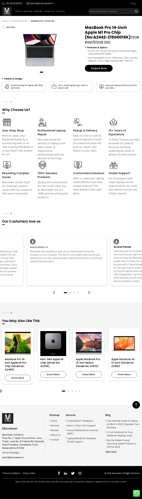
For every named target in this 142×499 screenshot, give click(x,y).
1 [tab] (41, 72)
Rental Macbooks (19, 21)
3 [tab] (74, 292)
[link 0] (59, 473)
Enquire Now (99, 68)
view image (10, 27)
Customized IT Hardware (80, 420)
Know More (17, 377)
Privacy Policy (29, 473)
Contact (60, 11)
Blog (133, 3)
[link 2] (72, 473)
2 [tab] (70, 292)
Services (28, 11)
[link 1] (65, 473)
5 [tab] (79, 391)
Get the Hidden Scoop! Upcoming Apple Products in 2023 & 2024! (121, 443)
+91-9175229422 (13, 3)
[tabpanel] (41, 50)
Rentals (38, 11)
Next (91, 292)
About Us (49, 11)
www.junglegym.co (39, 247)
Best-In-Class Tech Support (81, 425)
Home (18, 11)
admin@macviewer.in (41, 3)
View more (110, 451)
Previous (57, 292)
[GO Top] (136, 405)
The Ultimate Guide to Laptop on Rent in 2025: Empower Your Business (123, 424)
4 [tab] (77, 292)
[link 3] (80, 473)
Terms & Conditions (11, 473)
